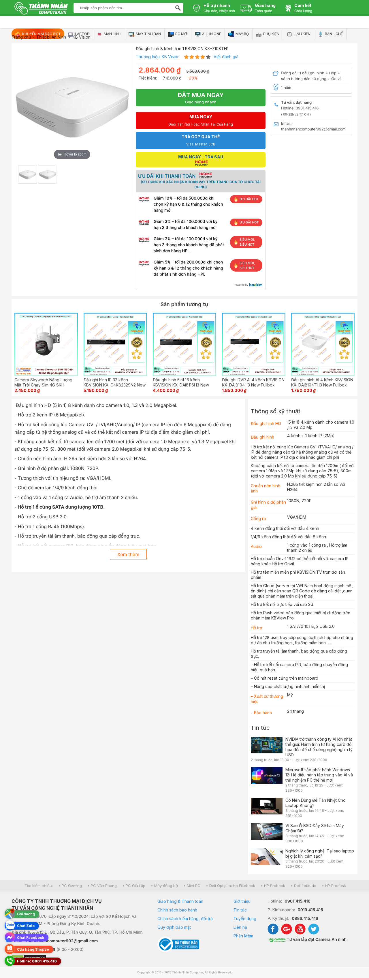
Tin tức (260, 727)
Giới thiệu (242, 901)
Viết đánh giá (226, 56)
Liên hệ (240, 927)
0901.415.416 (297, 901)
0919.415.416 (310, 909)
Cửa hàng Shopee (33, 949)
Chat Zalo (26, 926)
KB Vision (171, 56)
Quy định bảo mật (174, 927)
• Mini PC (191, 885)
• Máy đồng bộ (164, 885)
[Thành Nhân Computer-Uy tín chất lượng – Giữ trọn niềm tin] (41, 8)
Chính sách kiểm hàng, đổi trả (185, 918)
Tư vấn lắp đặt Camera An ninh (316, 939)
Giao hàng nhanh (201, 98)
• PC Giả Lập (133, 885)
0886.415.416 (305, 918)
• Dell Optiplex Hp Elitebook (230, 885)
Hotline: (37, 961)
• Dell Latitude (303, 885)
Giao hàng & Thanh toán (180, 901)
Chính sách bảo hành (177, 909)
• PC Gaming (70, 885)
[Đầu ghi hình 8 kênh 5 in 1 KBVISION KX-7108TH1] (27, 174)
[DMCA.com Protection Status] (77, 959)
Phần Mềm (243, 935)
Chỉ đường (26, 914)
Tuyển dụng (245, 918)
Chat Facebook (30, 937)
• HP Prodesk (334, 885)
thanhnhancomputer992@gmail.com (62, 941)
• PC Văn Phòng (102, 885)
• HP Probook (273, 885)
